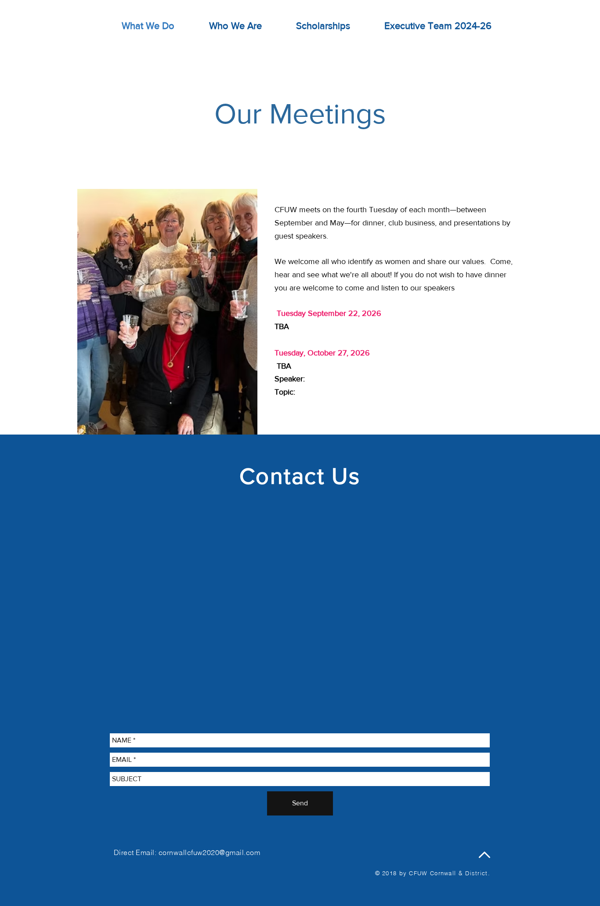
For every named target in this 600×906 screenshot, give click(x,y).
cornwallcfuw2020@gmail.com (209, 852)
